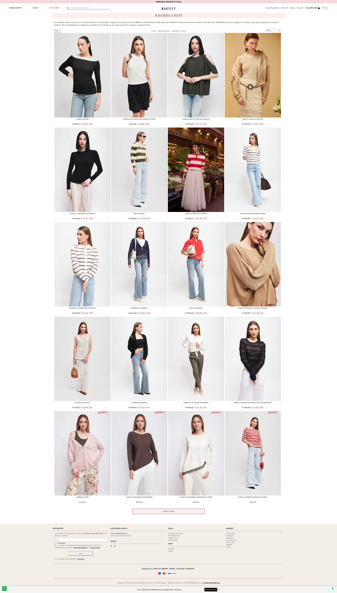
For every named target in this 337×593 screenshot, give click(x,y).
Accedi (300, 8)
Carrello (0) (311, 8)
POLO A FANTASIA (195, 308)
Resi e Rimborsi (231, 540)
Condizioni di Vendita (175, 533)
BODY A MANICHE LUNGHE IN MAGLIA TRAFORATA (252, 403)
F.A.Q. (228, 547)
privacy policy (95, 547)
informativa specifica (80, 547)
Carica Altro (168, 511)
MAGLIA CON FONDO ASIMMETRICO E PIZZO (196, 497)
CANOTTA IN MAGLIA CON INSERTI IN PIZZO (139, 119)
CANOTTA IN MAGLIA (82, 403)
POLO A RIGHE (139, 214)
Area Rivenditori (272, 8)
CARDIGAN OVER (82, 497)
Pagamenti (229, 538)
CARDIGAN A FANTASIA (139, 308)
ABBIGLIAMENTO (15, 8)
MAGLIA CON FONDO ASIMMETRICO (139, 497)
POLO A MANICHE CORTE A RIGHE (252, 214)
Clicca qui (80, 559)
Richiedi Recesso (174, 536)
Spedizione (230, 536)
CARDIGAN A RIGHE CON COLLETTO (82, 308)
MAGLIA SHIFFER (82, 119)
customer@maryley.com (118, 533)
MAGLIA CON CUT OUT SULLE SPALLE (195, 119)
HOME (153, 31)
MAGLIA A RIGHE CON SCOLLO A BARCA (252, 497)
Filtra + (57, 31)
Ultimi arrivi (54, 8)
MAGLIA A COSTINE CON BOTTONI (82, 214)
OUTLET (35, 8)
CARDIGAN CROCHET (139, 403)
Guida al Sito (230, 533)
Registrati (171, 549)
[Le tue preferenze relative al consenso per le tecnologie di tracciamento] (332, 588)
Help (293, 8)
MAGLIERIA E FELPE (179, 31)
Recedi (285, 8)
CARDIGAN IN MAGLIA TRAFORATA (196, 403)
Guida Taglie (230, 542)
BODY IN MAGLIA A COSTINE (252, 119)
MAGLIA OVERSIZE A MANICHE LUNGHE (252, 308)
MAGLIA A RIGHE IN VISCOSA (196, 214)
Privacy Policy (173, 538)
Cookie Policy (173, 540)
